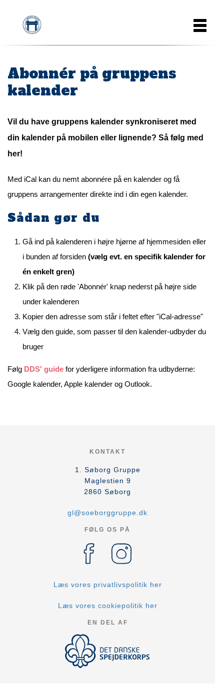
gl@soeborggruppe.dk (108, 513)
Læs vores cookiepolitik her (108, 606)
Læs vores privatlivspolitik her (108, 585)
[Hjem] (33, 25)
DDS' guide (44, 369)
